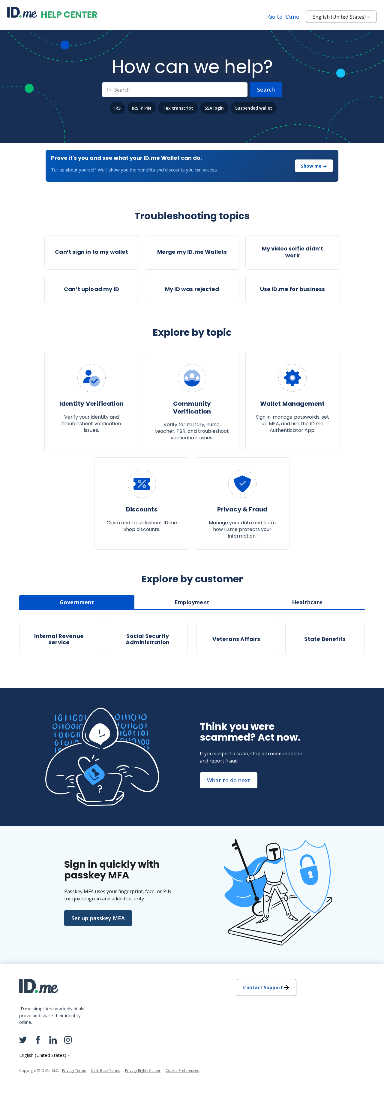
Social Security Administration (148, 639)
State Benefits (325, 639)
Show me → (314, 166)
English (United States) (339, 16)
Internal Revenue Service (59, 639)
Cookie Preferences (182, 1070)
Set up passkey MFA (98, 918)
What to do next (228, 780)
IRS (117, 108)
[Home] (52, 12)
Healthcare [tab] (307, 602)
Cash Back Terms (105, 1070)
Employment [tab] (192, 602)
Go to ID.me (283, 16)
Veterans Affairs (236, 639)
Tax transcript (178, 108)
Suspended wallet (253, 108)
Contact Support (263, 987)
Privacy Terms (74, 1070)
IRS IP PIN (141, 108)
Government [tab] (77, 602)
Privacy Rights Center (142, 1070)
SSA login (214, 108)
